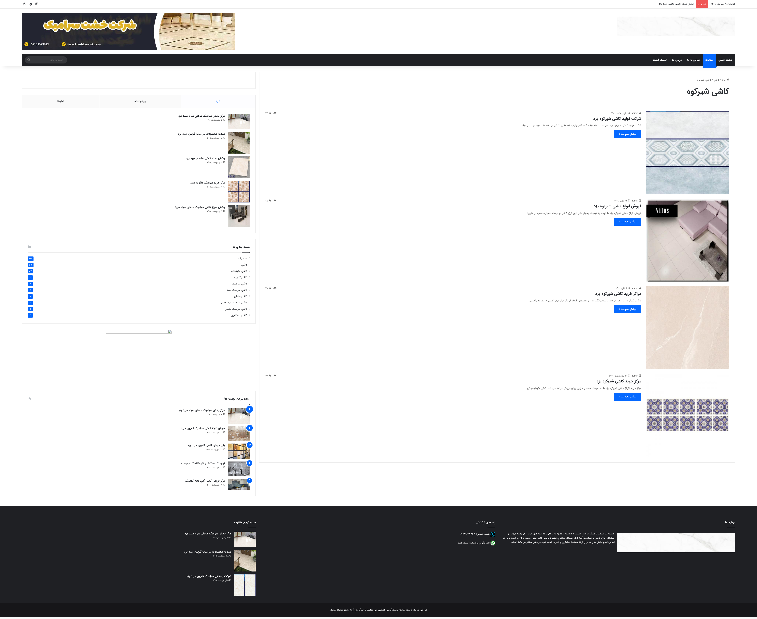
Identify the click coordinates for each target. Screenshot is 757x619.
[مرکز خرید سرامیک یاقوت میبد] (239, 191)
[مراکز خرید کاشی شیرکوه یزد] (687, 327)
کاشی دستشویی (238, 315)
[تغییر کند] (676, 26)
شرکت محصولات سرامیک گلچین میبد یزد (201, 134)
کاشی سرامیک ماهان (236, 309)
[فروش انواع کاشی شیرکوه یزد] (687, 240)
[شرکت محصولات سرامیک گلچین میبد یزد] (239, 143)
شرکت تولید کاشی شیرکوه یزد (617, 119)
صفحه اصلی (725, 60)
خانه (724, 80)
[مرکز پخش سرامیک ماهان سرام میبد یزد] (239, 121)
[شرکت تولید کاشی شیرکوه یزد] (687, 152)
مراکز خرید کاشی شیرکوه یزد (618, 294)
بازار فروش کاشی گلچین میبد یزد (206, 445)
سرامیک (243, 258)
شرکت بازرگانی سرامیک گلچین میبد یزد (208, 576)
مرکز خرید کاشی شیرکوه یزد (618, 381)
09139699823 (467, 534)
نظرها (60, 101)
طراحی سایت (420, 610)
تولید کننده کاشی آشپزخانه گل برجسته (203, 463)
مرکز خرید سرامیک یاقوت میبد (207, 183)
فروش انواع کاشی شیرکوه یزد (617, 206)
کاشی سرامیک (239, 284)
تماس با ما (693, 60)
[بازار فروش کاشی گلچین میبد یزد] (239, 451)
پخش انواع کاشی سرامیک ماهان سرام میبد (200, 207)
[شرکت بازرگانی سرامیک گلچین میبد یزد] (245, 585)
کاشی (716, 80)
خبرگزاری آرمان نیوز (354, 610)
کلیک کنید (463, 543)
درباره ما (677, 60)
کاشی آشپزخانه (239, 271)
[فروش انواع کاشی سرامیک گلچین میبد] (239, 433)
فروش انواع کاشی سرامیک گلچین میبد (203, 428)
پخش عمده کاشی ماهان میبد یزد (676, 4)
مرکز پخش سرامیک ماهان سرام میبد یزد (201, 116)
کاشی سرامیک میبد (237, 290)
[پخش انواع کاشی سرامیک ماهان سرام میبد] (239, 216)
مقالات (709, 60)
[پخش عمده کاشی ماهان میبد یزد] (239, 167)
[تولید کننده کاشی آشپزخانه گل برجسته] (239, 468)
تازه (218, 101)
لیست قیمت (660, 60)
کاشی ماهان (240, 296)
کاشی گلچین (240, 277)
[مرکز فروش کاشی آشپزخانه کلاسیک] (239, 484)
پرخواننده (140, 101)
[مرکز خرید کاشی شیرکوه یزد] (687, 415)
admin (634, 113)
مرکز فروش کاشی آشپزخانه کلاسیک (205, 481)
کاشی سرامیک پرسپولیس (233, 303)
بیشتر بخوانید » (627, 134)
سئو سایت (404, 610)
